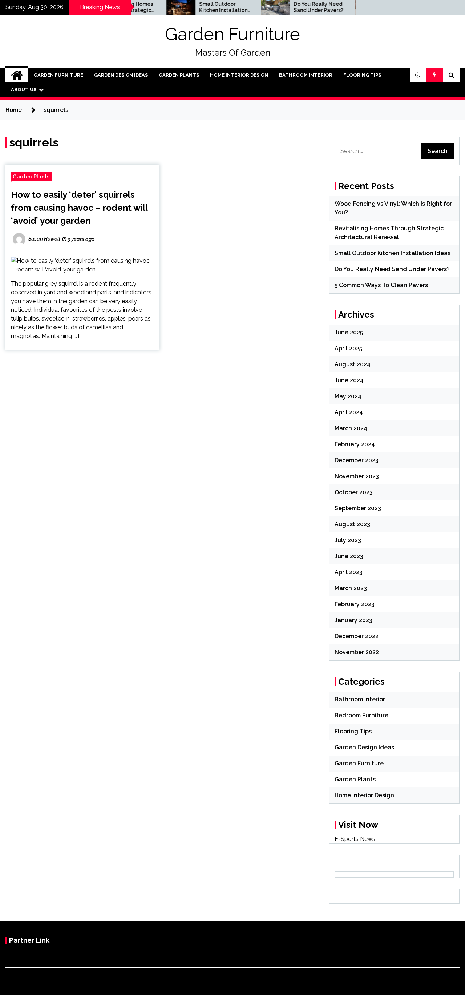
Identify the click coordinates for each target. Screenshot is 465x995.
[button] (418, 75)
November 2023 (357, 476)
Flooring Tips (362, 75)
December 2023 (357, 460)
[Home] (16, 75)
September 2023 (358, 508)
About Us (23, 89)
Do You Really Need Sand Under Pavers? (305, 7)
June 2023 (349, 556)
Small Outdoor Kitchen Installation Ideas (210, 7)
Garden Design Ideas (121, 75)
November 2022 (357, 652)
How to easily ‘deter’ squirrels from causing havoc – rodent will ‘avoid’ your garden (79, 207)
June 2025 (349, 332)
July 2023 (348, 540)
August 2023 (352, 524)
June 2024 (349, 380)
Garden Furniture (232, 34)
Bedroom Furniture (361, 715)
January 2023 (353, 620)
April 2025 (348, 348)
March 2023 (351, 588)
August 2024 (353, 364)
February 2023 (355, 604)
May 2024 (348, 396)
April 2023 (349, 572)
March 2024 (351, 428)
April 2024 (349, 412)
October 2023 (354, 492)
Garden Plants (179, 75)
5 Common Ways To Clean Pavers (381, 285)
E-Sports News (355, 838)
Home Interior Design (239, 75)
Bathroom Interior (305, 75)
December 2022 (357, 636)
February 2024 (355, 444)
